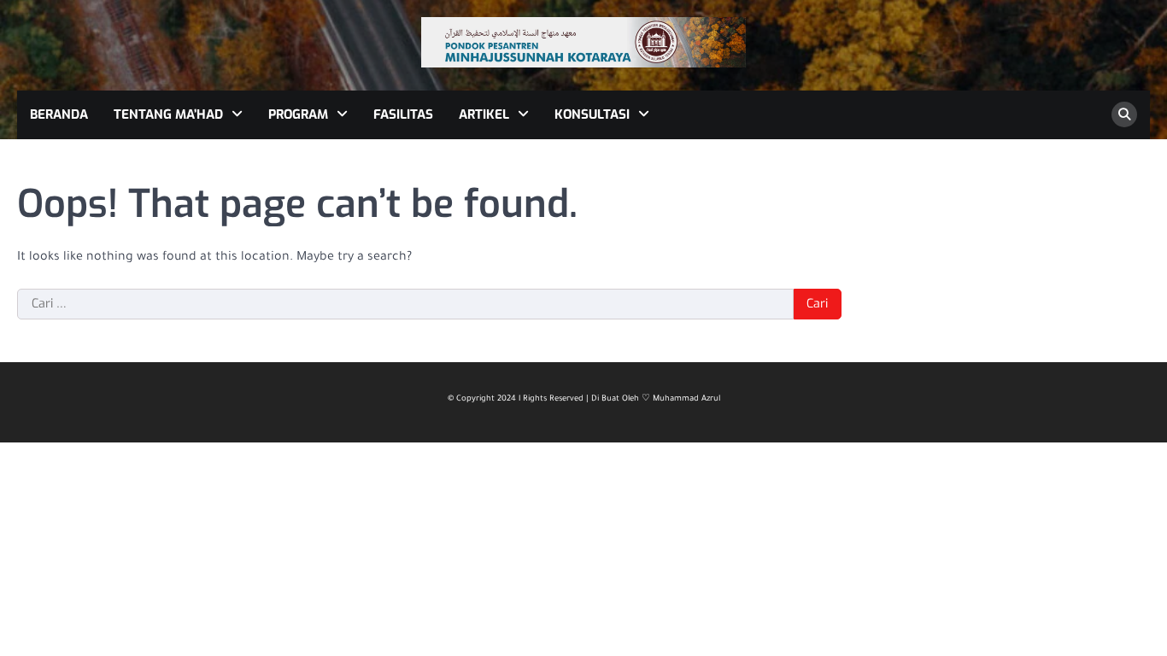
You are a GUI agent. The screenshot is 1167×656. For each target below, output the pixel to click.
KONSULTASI (592, 114)
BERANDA (59, 114)
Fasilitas (403, 114)
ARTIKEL (484, 114)
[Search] (1124, 114)
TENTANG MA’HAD (168, 114)
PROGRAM (298, 114)
